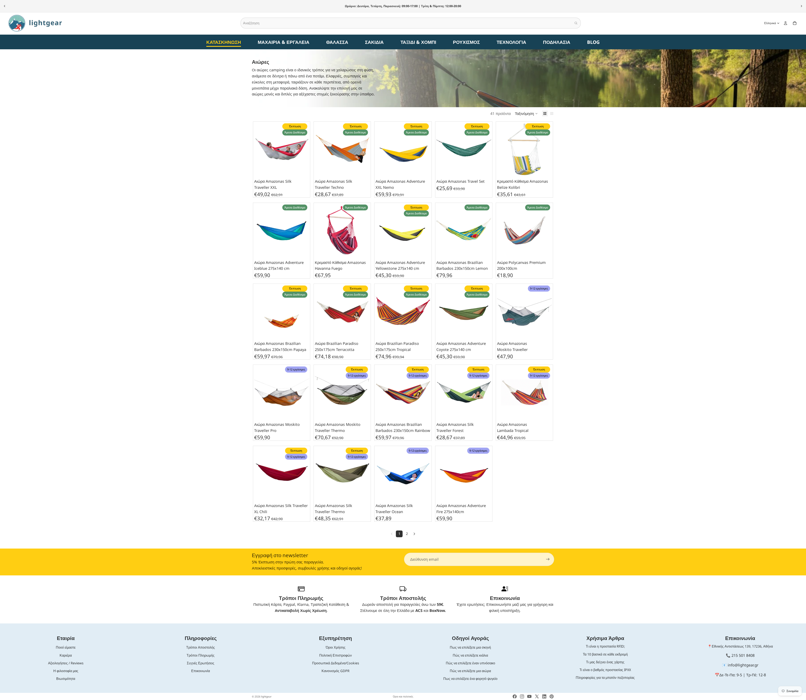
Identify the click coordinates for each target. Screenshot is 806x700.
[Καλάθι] (794, 23)
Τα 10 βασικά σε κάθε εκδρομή (605, 654)
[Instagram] (522, 696)
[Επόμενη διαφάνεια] (801, 6)
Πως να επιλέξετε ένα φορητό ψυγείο (470, 678)
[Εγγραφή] (547, 559)
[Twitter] (536, 696)
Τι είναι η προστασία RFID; (605, 646)
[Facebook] (514, 696)
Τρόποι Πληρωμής (201, 655)
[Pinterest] (551, 696)
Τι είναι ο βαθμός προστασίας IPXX (605, 669)
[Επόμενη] (414, 534)
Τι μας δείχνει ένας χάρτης (605, 662)
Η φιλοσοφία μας (65, 671)
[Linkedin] (544, 696)
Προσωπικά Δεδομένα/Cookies (335, 663)
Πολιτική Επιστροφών (335, 655)
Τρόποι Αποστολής (200, 647)
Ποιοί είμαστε (66, 647)
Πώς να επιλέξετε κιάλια (470, 655)
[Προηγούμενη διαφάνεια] (4, 6)
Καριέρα (66, 655)
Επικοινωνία (200, 671)
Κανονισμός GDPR (335, 671)
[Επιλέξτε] (484, 170)
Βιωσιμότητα (65, 678)
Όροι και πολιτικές (403, 696)
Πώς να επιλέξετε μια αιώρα (470, 671)
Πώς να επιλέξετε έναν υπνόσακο (470, 663)
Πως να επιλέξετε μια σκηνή (470, 647)
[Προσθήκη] (302, 170)
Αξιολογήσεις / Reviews (66, 663)
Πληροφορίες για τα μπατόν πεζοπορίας (605, 677)
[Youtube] (529, 696)
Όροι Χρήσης (335, 647)
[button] (526, 113)
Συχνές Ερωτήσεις (200, 663)
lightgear (266, 696)
